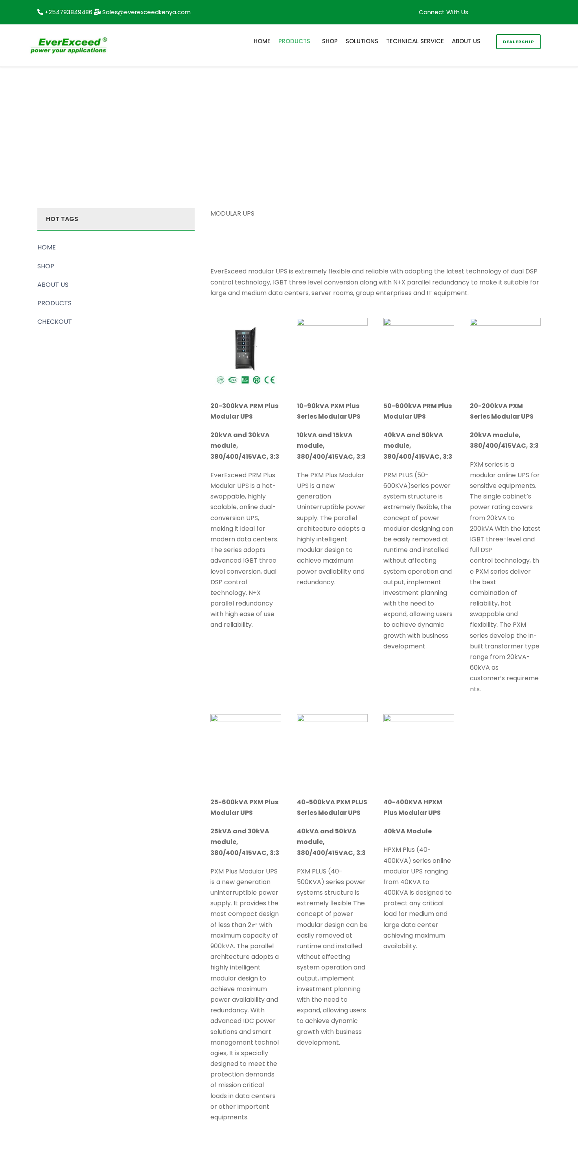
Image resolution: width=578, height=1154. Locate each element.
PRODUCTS (294, 41)
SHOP (330, 41)
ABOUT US (466, 41)
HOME (262, 41)
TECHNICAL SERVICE (415, 41)
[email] (482, 12)
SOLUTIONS (362, 41)
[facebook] (496, 12)
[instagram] (538, 12)
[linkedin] (510, 12)
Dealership (518, 42)
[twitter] (524, 12)
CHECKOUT (54, 321)
